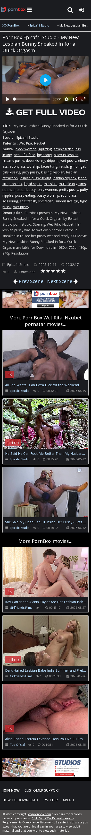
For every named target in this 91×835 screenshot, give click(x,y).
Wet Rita (25, 143)
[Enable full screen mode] (83, 99)
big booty (44, 154)
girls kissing (11, 172)
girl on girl (77, 166)
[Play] (7, 99)
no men (8, 189)
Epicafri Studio (39, 25)
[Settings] (67, 99)
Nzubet (39, 143)
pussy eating (25, 195)
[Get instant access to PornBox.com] (45, 776)
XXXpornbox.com (13, 9)
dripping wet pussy (61, 160)
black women (26, 149)
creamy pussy (13, 160)
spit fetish (45, 201)
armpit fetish (64, 149)
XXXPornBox (10, 25)
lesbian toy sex (64, 178)
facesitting (49, 166)
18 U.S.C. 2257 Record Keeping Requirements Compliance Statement (38, 820)
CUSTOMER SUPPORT (42, 790)
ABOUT (68, 800)
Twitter (50, 800)
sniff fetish (28, 201)
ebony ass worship (24, 166)
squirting (45, 149)
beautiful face (24, 154)
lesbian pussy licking (35, 178)
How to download (20, 800)
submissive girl (66, 201)
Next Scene (60, 281)
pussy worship (48, 195)
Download (26, 271)
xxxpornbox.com (39, 814)
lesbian (58, 172)
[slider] (31, 99)
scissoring (10, 201)
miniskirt (50, 183)
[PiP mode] (75, 99)
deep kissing (35, 160)
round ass (69, 195)
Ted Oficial (17, 745)
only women (47, 189)
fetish (63, 166)
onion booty (26, 189)
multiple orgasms (72, 183)
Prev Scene (30, 281)
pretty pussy (68, 189)
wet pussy (21, 207)
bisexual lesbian (66, 154)
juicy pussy (30, 172)
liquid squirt (33, 183)
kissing (46, 172)
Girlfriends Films (21, 608)
